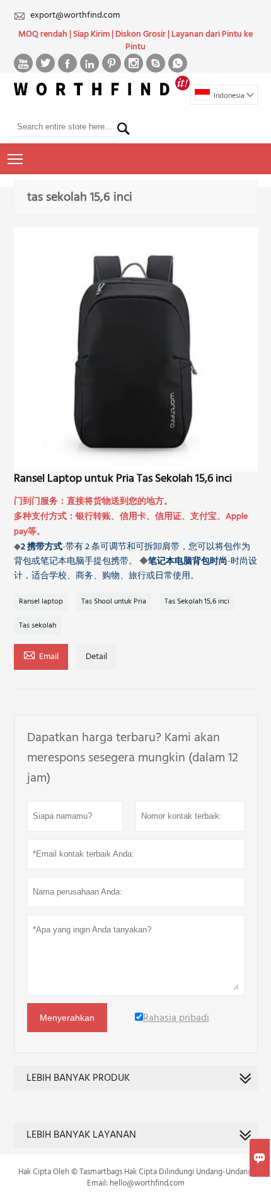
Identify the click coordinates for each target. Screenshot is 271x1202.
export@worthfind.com (75, 15)
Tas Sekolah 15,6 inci (196, 601)
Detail (96, 657)
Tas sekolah (37, 625)
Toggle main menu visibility (15, 159)
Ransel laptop (41, 601)
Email (41, 656)
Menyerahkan (67, 1018)
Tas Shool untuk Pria (113, 601)
